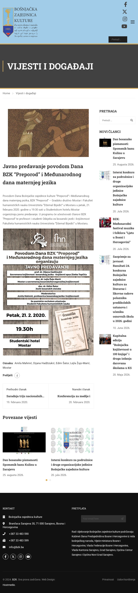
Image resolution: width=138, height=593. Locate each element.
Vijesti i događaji (26, 93)
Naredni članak (81, 389)
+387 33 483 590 (19, 533)
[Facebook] (17, 375)
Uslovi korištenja (126, 579)
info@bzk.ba (16, 547)
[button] (46, 480)
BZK (14, 579)
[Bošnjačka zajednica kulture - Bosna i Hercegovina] (20, 22)
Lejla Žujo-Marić (80, 363)
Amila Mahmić (23, 363)
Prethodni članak (16, 389)
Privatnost (108, 579)
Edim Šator (62, 363)
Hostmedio (9, 584)
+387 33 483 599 (19, 540)
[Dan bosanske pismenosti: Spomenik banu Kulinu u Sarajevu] (24, 440)
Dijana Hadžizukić (44, 363)
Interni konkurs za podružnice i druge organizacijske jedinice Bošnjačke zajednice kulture (72, 464)
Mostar (7, 367)
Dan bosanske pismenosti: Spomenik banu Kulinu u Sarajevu (20, 464)
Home (6, 93)
